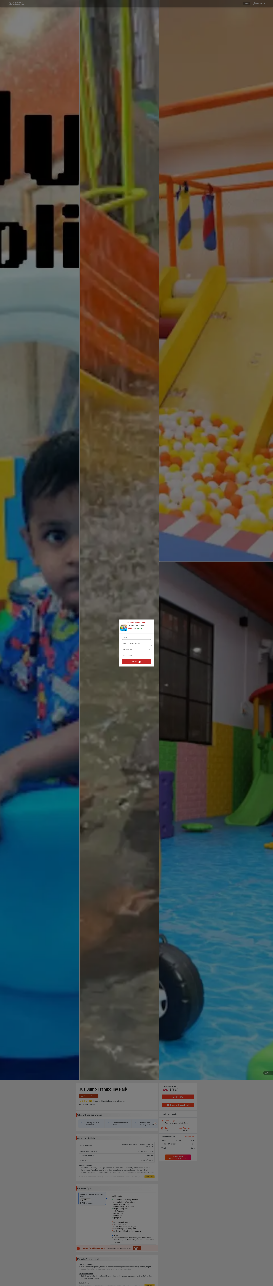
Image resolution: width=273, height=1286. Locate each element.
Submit (134, 662)
